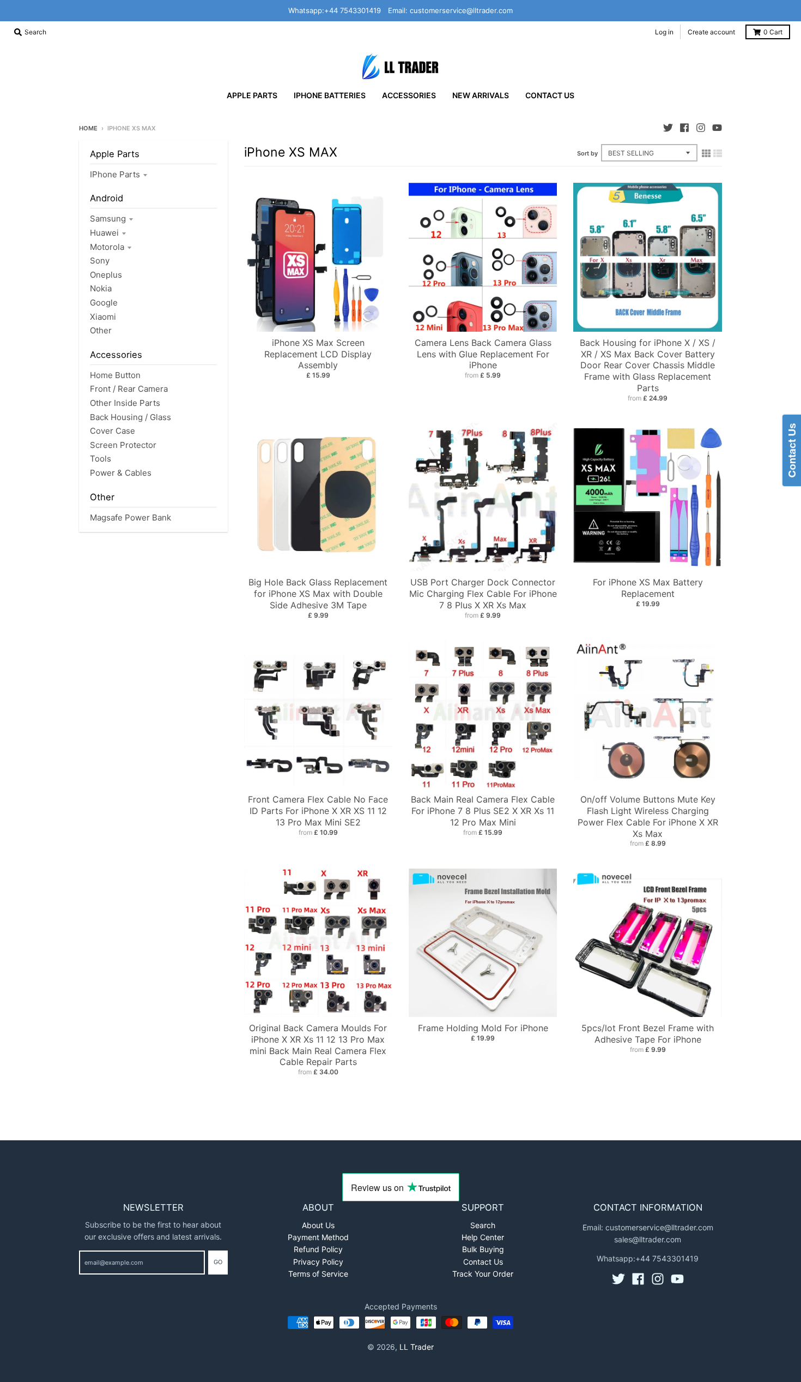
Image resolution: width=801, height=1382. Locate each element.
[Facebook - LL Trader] (684, 128)
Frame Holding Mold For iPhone (483, 1027)
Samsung (108, 218)
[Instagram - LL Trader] (701, 128)
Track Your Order (482, 1273)
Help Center (483, 1237)
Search (482, 1225)
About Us (318, 1225)
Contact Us (483, 1261)
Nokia (101, 288)
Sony (100, 260)
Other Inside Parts (125, 403)
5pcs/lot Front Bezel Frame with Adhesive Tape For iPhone (647, 1033)
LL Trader (416, 1346)
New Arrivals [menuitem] (480, 95)
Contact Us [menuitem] (549, 95)
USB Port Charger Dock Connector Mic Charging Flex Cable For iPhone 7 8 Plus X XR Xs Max (483, 594)
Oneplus (106, 275)
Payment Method (318, 1237)
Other (101, 330)
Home (88, 128)
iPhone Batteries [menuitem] (330, 95)
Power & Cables (120, 473)
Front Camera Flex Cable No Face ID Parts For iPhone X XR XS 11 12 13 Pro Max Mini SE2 (318, 811)
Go (218, 1262)
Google (104, 302)
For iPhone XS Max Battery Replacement (648, 588)
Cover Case (112, 431)
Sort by (587, 153)
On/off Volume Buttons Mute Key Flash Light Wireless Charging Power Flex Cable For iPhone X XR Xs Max (648, 816)
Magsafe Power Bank (130, 517)
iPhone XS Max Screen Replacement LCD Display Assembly (318, 354)
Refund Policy (318, 1249)
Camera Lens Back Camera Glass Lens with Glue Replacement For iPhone (483, 354)
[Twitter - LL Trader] (668, 128)
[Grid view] (706, 153)
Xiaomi (103, 317)
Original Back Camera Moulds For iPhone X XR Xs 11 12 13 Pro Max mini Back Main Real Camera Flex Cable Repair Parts (318, 1044)
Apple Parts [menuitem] (252, 95)
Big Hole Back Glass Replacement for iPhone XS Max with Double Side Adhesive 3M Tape (317, 594)
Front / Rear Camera (129, 389)
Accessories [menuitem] (409, 95)
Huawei (104, 233)
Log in (664, 32)
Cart (772, 32)
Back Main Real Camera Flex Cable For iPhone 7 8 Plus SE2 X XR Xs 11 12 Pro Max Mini (483, 811)
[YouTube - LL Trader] (717, 128)
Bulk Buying (483, 1249)
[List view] (717, 153)
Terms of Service (318, 1273)
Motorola (107, 247)
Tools (100, 458)
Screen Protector (123, 445)
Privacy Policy (318, 1261)
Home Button (115, 375)
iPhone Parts (115, 174)
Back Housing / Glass (130, 417)
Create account (711, 32)
